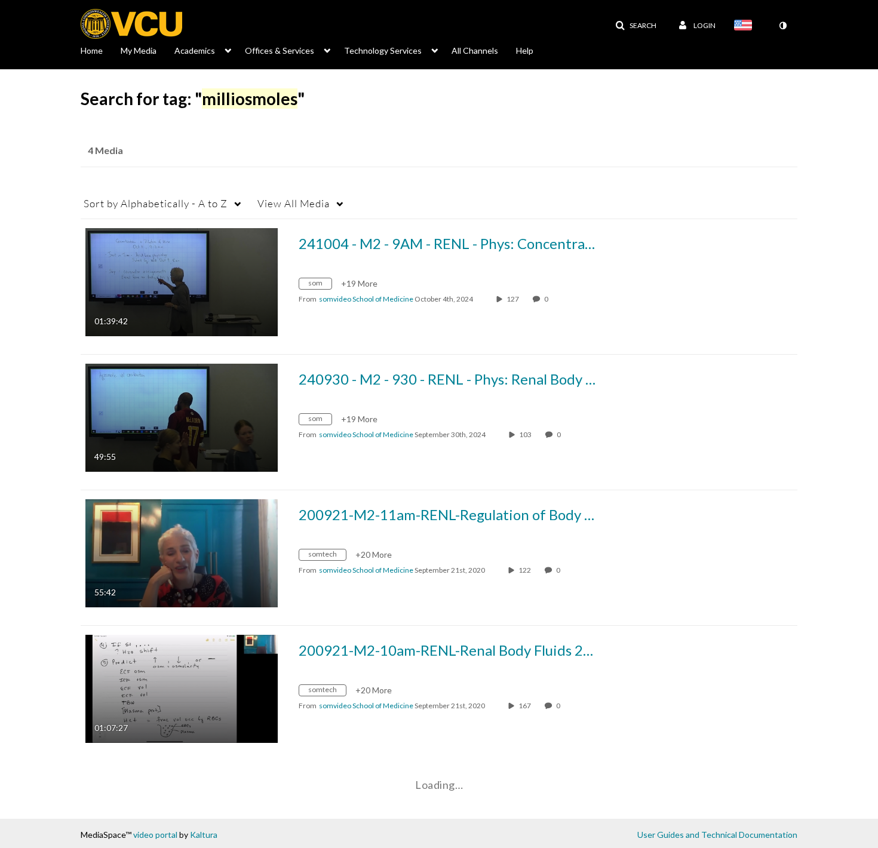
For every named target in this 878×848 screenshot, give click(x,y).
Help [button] (524, 50)
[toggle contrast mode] (782, 25)
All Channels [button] (475, 50)
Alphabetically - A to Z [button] (156, 203)
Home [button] (92, 50)
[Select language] (745, 26)
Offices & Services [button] (279, 50)
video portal (155, 834)
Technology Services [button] (383, 50)
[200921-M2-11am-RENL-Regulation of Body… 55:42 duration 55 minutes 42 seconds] (181, 552)
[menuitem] (101, 49)
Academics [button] (194, 50)
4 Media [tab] (105, 150)
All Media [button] (293, 203)
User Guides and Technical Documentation (717, 834)
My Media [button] (138, 50)
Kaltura (203, 834)
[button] (635, 25)
